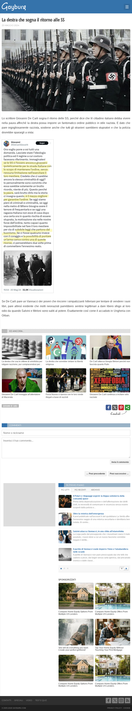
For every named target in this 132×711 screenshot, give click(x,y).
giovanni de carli (10, 405)
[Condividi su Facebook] (108, 407)
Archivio (95, 490)
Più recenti (80, 490)
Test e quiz (41, 700)
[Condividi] (127, 407)
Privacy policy (114, 708)
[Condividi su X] (115, 407)
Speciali (18, 700)
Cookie (126, 708)
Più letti (65, 490)
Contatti (6, 700)
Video (29, 700)
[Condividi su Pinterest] (121, 407)
